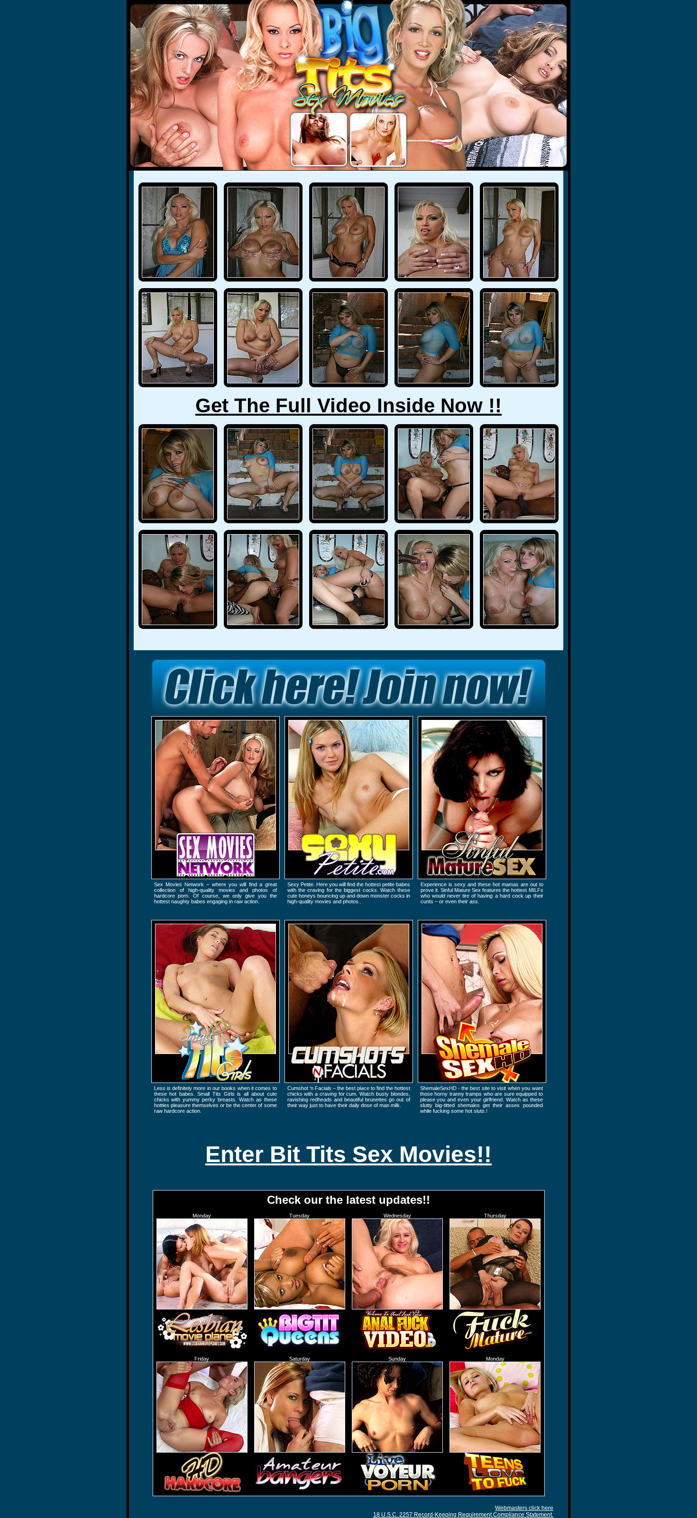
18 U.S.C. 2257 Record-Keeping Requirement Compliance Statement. (463, 1514)
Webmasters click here (524, 1508)
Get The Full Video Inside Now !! (348, 405)
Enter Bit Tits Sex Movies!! (348, 1154)
